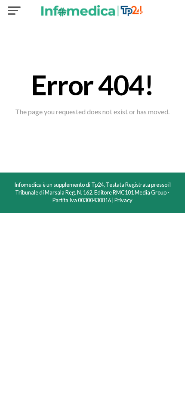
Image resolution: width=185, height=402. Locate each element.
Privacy (123, 200)
